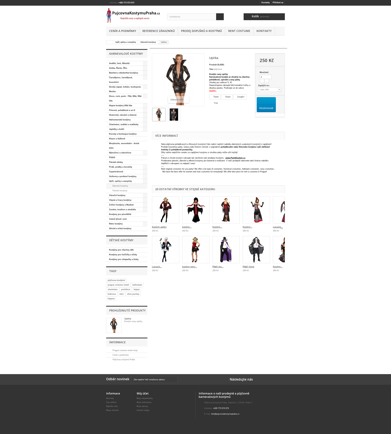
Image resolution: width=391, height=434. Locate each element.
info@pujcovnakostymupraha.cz (225, 414)
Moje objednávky (145, 398)
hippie (137, 289)
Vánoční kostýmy (117, 195)
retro (121, 294)
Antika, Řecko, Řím (118, 68)
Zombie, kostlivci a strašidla (122, 209)
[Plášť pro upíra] (226, 249)
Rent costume (239, 31)
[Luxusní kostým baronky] (165, 249)
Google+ (241, 97)
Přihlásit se (278, 2)
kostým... (187, 227)
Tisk (216, 103)
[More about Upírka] (113, 325)
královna (112, 294)
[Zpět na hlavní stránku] (109, 42)
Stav (211, 69)
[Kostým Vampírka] (256, 209)
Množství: (264, 72)
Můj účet (143, 393)
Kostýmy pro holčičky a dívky (123, 254)
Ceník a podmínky (122, 31)
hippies (111, 298)
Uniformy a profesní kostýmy (122, 176)
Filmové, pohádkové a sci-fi (122, 110)
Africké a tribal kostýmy (120, 228)
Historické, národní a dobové (122, 115)
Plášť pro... (217, 266)
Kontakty (265, 2)
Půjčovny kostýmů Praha (123, 359)
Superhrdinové (116, 171)
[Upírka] (159, 114)
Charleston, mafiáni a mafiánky (123, 124)
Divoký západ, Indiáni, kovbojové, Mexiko (125, 89)
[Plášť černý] (256, 249)
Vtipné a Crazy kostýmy (120, 200)
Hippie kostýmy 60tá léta (120, 105)
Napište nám (112, 406)
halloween (137, 285)
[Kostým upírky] (165, 209)
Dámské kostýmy (148, 42)
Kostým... (217, 227)
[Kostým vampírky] (226, 209)
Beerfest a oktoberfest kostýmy (123, 73)
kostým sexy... (189, 266)
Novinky (110, 398)
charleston (113, 289)
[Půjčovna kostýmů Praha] (134, 15)
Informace (117, 342)
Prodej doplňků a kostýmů (201, 31)
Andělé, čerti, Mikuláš (119, 63)
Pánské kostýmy (119, 190)
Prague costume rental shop (124, 350)
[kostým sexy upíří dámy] (195, 249)
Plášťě (112, 157)
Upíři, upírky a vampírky (125, 42)
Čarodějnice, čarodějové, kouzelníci (121, 79)
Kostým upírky (159, 227)
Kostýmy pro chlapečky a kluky (124, 259)
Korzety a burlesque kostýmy (123, 134)
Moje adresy (142, 406)
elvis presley (133, 294)
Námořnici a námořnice (120, 153)
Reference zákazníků (158, 31)
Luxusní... (157, 266)
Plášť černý (248, 266)
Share (227, 97)
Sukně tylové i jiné (118, 219)
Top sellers (111, 402)
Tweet (216, 97)
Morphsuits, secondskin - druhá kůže (124, 145)
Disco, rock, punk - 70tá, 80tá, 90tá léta (125, 98)
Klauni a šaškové (117, 138)
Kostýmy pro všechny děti (121, 250)
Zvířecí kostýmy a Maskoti (121, 205)
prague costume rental (118, 285)
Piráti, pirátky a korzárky (120, 167)
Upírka (127, 318)
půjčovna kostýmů (116, 280)
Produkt (213, 65)
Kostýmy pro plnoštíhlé (120, 214)
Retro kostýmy (116, 224)
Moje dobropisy (144, 402)
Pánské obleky (116, 162)
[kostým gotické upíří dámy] (195, 209)
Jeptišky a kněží (116, 129)
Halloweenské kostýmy (120, 120)
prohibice (125, 289)
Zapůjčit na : (264, 85)
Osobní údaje (143, 410)
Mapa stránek (112, 410)
